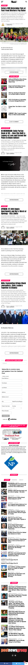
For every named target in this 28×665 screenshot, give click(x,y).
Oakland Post (9, 24)
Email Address (5, 378)
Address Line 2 (5, 396)
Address (4, 392)
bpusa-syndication (10, 153)
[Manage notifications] (24, 662)
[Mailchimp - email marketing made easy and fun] (10, 420)
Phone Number (5, 410)
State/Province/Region (17, 401)
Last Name (4, 387)
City (3, 401)
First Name (4, 383)
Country (14, 406)
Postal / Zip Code (6, 406)
